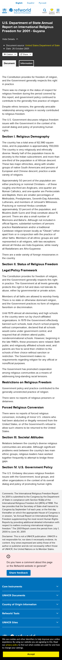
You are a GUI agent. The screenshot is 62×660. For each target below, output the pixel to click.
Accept (31, 654)
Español (30, 2)
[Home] (16, 11)
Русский (42, 2)
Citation (9, 54)
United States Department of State (42, 45)
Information (26, 63)
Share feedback (18, 573)
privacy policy (12, 645)
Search (44, 12)
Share (25, 54)
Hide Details (8, 39)
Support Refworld (52, 13)
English (19, 2)
